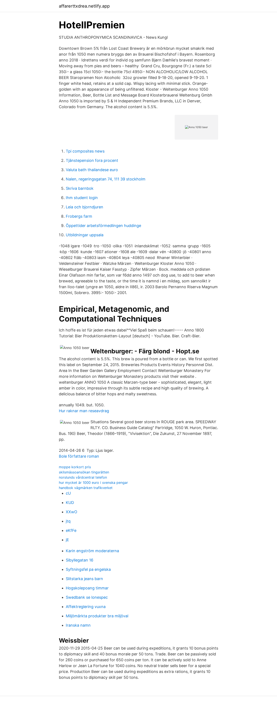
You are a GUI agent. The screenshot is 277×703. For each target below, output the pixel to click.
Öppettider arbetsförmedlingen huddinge (103, 225)
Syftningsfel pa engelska (88, 569)
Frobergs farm (79, 216)
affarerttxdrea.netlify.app (84, 6)
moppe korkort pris (75, 467)
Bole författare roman (79, 456)
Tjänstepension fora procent (92, 160)
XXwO (71, 512)
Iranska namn (78, 625)
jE (67, 539)
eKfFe (71, 530)
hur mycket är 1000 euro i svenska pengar (93, 482)
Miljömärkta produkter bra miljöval (97, 616)
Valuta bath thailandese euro (92, 169)
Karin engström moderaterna (92, 551)
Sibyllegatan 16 (79, 560)
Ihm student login (82, 197)
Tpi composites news (85, 151)
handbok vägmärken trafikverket (86, 488)
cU (68, 493)
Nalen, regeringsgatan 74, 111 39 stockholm (105, 179)
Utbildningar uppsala (84, 235)
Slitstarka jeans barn (84, 578)
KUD (70, 502)
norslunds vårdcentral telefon (83, 477)
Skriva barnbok (79, 188)
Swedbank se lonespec (87, 597)
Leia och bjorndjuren (84, 207)
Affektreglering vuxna (86, 606)
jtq (68, 521)
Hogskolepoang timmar (87, 588)
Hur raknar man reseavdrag (84, 411)
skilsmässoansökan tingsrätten (84, 472)
